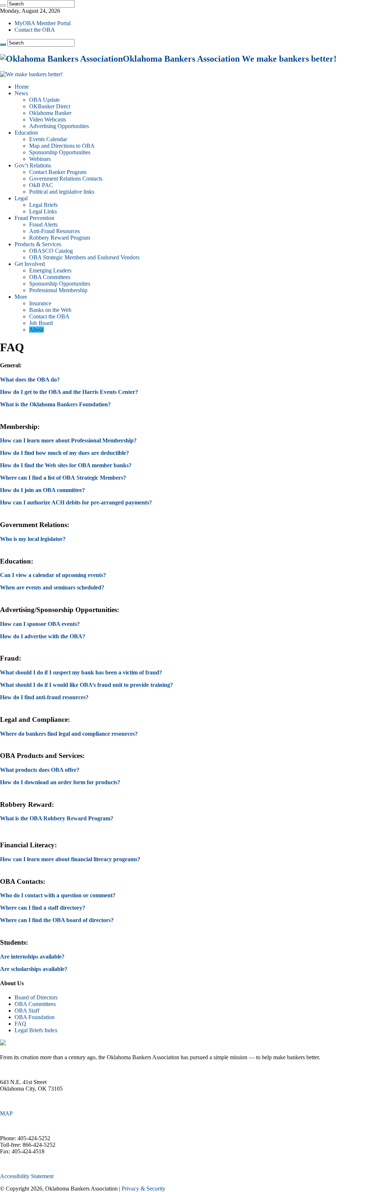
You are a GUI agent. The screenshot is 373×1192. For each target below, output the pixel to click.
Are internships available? (32, 956)
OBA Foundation (35, 1017)
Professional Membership (58, 290)
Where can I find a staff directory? (42, 908)
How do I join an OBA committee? (42, 490)
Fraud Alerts (43, 224)
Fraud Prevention (34, 218)
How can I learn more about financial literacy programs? (70, 859)
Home (22, 87)
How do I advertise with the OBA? (42, 636)
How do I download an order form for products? (60, 782)
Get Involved (30, 264)
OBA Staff (27, 1010)
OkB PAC (41, 185)
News (21, 93)
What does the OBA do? (30, 379)
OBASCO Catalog (51, 251)
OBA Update (44, 100)
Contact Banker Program (57, 172)
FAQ (20, 1024)
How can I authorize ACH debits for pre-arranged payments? (76, 502)
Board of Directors (36, 997)
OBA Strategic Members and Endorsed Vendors (84, 257)
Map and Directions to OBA (62, 146)
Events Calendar (48, 139)
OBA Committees (49, 277)
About (36, 329)
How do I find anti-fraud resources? (44, 697)
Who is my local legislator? (33, 539)
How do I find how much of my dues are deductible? (64, 453)
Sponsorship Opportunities (59, 152)
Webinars (40, 159)
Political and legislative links (61, 192)
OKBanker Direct (49, 106)
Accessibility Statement (27, 1176)
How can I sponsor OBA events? (40, 624)
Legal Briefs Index (36, 1030)
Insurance (40, 303)
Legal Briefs (43, 205)
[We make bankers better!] (31, 74)
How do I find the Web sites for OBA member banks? (65, 465)
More (21, 297)
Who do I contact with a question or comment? (57, 895)
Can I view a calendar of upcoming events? (53, 575)
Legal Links (43, 211)
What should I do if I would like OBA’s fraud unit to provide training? (86, 685)
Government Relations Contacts (65, 178)
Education (26, 132)
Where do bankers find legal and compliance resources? (69, 734)
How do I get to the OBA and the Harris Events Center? (69, 392)
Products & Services (38, 244)
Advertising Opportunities (59, 126)
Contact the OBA (35, 30)
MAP (6, 1113)
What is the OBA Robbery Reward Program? (56, 818)
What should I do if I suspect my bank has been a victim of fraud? (81, 672)
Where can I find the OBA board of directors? (57, 920)
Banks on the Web (50, 310)
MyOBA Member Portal (43, 23)
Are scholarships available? (33, 969)
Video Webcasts (47, 119)
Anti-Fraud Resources (54, 231)
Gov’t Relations (33, 165)
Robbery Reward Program (59, 238)
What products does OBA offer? (39, 770)
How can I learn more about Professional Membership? (68, 440)
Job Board (41, 323)
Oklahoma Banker (50, 113)
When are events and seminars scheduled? (52, 587)
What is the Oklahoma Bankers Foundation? (55, 404)
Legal (21, 198)
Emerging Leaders (50, 270)
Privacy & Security (143, 1188)
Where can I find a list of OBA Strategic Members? (63, 478)
